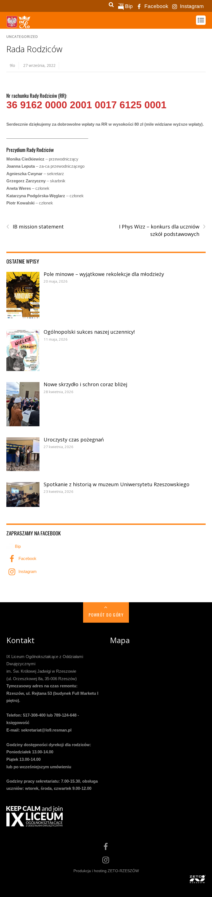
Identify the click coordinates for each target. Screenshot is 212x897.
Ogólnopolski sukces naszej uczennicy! (89, 331)
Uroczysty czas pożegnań (74, 439)
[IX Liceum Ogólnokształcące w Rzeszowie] (18, 25)
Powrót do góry (106, 615)
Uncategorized (22, 36)
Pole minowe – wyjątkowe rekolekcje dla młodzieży (104, 274)
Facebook (155, 6)
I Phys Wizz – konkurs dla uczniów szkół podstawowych (162, 230)
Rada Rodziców (34, 49)
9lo (12, 65)
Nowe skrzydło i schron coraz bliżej (85, 384)
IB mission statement (35, 226)
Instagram (191, 6)
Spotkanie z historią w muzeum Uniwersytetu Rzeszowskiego (116, 484)
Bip (128, 6)
